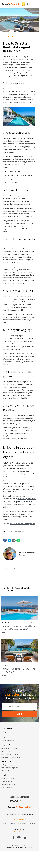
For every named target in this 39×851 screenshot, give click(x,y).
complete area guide (11, 223)
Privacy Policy (22, 823)
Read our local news (8, 778)
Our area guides (7, 781)
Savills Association (7, 738)
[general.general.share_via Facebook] (5, 540)
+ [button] (31, 4)
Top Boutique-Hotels (8, 784)
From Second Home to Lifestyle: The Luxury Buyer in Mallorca (18, 670)
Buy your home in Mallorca (10, 748)
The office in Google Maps (19, 819)
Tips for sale (6, 771)
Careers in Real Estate (8, 741)
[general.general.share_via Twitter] (9, 540)
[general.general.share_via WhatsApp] (18, 540)
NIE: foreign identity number (10, 754)
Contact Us (5, 735)
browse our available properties (22, 524)
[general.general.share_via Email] (14, 540)
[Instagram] (25, 837)
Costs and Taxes (7, 751)
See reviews (16, 831)
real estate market (17, 531)
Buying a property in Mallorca (11, 757)
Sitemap (33, 823)
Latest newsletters (7, 787)
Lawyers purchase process (10, 768)
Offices (4, 732)
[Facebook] (13, 837)
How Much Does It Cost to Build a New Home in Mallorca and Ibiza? (19, 627)
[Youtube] (19, 837)
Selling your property (8, 765)
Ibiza (4, 823)
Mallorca (12, 823)
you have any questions (26, 499)
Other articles (10, 568)
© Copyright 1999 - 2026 (20, 845)
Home (5, 37)
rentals (19, 390)
